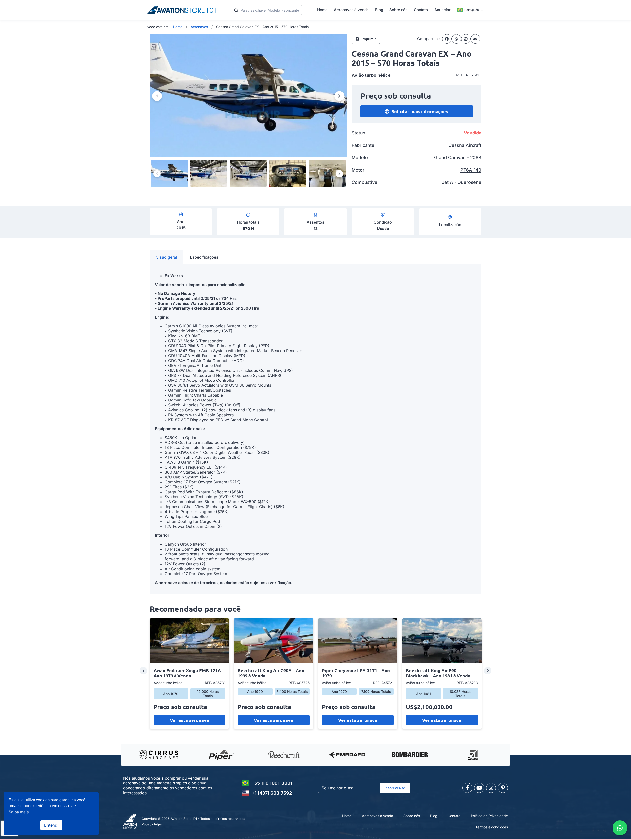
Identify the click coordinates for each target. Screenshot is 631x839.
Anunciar (442, 9)
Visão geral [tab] (166, 257)
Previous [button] (157, 96)
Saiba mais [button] (19, 811)
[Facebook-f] (467, 788)
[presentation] (143, 670)
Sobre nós (398, 9)
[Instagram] (491, 788)
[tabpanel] (315, 429)
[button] (447, 38)
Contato (421, 9)
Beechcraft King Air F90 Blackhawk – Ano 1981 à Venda (438, 673)
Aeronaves (199, 27)
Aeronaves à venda (351, 9)
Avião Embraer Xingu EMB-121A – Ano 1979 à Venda (189, 673)
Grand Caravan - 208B (457, 157)
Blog (379, 9)
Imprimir (369, 39)
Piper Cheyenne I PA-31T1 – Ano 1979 (356, 673)
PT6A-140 (470, 169)
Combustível (365, 182)
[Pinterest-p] (503, 788)
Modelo (360, 157)
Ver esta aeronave (189, 720)
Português (471, 10)
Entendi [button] (51, 825)
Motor (358, 169)
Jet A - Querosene (461, 182)
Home (322, 9)
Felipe (158, 824)
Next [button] (339, 96)
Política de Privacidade (489, 816)
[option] (248, 95)
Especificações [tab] (204, 257)
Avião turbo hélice (371, 75)
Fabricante (363, 145)
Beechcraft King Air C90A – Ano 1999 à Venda (271, 673)
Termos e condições (491, 827)
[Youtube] (479, 788)
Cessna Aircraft (464, 145)
